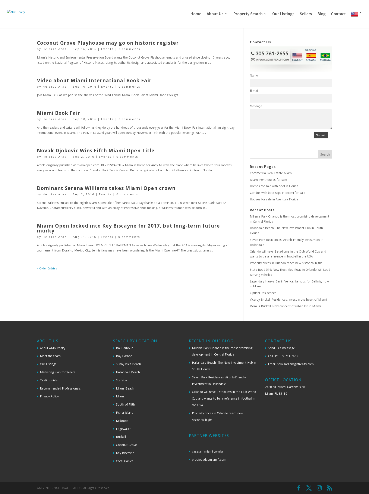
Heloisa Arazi (55, 49)
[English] (356, 19)
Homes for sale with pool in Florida (274, 186)
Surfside (121, 380)
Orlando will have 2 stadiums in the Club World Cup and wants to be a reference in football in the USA (224, 398)
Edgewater (123, 429)
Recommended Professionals (60, 388)
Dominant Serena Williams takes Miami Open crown (106, 188)
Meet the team (50, 356)
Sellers (306, 14)
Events (107, 49)
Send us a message (281, 348)
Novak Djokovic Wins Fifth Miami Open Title (96, 150)
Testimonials (49, 380)
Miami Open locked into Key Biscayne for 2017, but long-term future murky (128, 228)
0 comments (130, 49)
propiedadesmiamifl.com (209, 459)
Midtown (122, 421)
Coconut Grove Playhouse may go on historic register (108, 42)
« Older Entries (47, 268)
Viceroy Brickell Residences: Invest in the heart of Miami (288, 299)
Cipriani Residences (263, 293)
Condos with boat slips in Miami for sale (277, 193)
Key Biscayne (125, 453)
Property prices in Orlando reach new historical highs (286, 263)
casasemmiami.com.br (207, 451)
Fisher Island (124, 412)
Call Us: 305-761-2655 (283, 356)
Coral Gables (124, 461)
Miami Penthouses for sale (268, 180)
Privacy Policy (49, 396)
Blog (321, 14)
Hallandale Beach (128, 372)
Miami (120, 396)
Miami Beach (125, 388)
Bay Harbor (124, 356)
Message (256, 106)
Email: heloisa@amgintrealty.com (291, 364)
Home (195, 14)
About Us (215, 14)
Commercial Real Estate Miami (271, 173)
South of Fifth (125, 404)
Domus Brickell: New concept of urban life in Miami (285, 306)
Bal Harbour (124, 348)
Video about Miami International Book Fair (94, 80)
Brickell (121, 437)
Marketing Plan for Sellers (57, 372)
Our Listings (283, 14)
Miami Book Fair (58, 112)
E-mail (254, 90)
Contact (338, 14)
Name (254, 75)
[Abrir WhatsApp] (358, 483)
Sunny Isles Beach (128, 364)
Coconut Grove (126, 445)
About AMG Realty (52, 348)
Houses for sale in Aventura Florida (274, 199)
